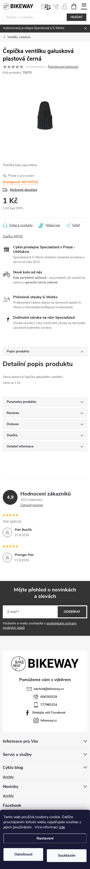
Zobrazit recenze (31, 505)
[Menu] (84, 6)
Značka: (13, 236)
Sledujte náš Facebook (49, 712)
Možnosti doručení (23, 190)
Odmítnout (23, 854)
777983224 (48, 704)
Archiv (8, 777)
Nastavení (45, 838)
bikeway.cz (49, 720)
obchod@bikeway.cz (49, 689)
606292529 (48, 697)
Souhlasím (66, 855)
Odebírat (72, 612)
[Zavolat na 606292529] (56, 6)
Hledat (77, 17)
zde (62, 827)
